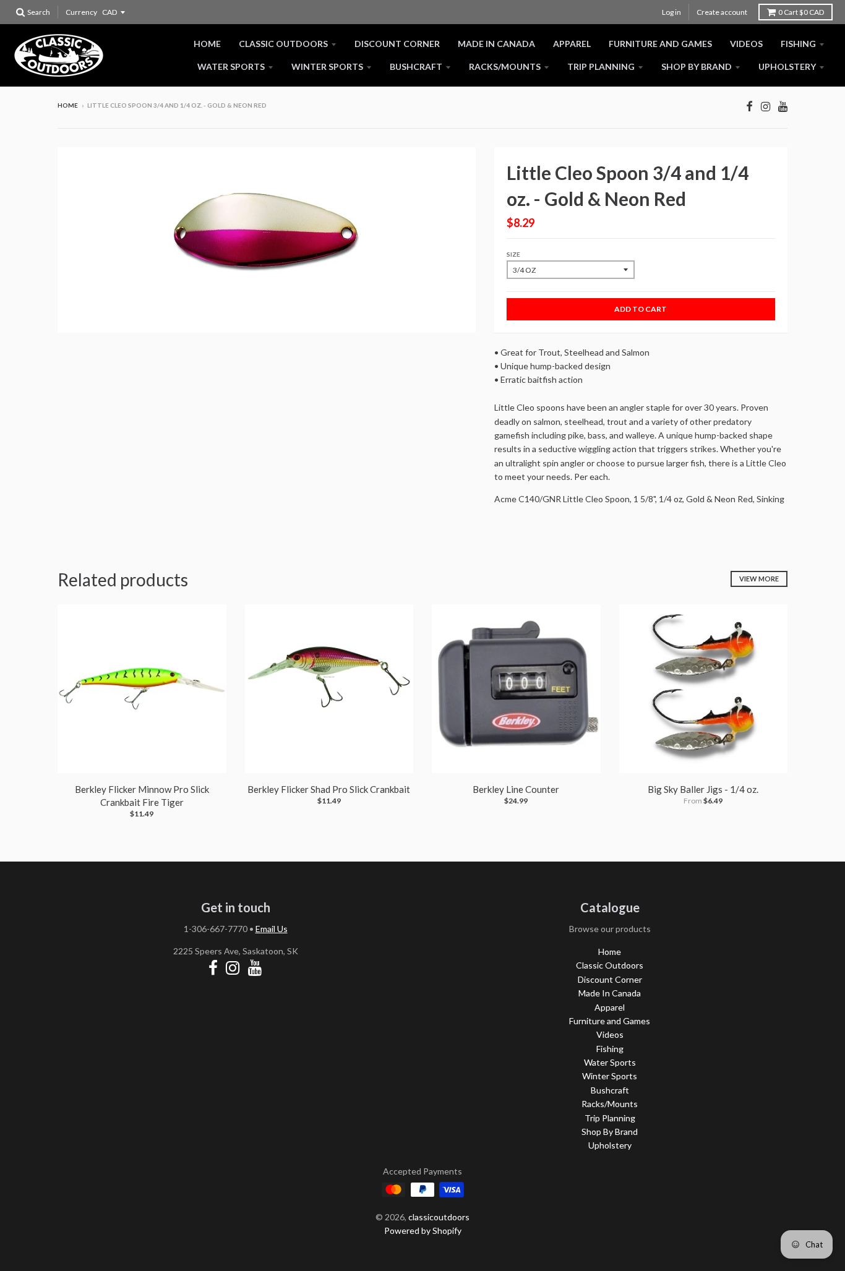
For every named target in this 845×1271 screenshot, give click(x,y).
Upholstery (787, 66)
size (513, 254)
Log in (671, 12)
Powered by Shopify (422, 1230)
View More (759, 579)
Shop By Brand (696, 66)
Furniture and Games (660, 43)
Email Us (271, 928)
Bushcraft (416, 66)
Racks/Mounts (505, 66)
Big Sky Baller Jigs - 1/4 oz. (703, 789)
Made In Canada (496, 43)
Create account (722, 12)
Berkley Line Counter (516, 789)
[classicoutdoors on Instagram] (765, 106)
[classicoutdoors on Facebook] (749, 106)
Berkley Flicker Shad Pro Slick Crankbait (328, 789)
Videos (746, 43)
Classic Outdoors (283, 43)
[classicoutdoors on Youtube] (782, 106)
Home (207, 43)
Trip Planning (601, 66)
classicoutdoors (439, 1217)
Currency (81, 12)
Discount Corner (397, 43)
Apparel (572, 43)
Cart (801, 12)
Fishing (798, 43)
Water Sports (231, 66)
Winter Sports (327, 66)
